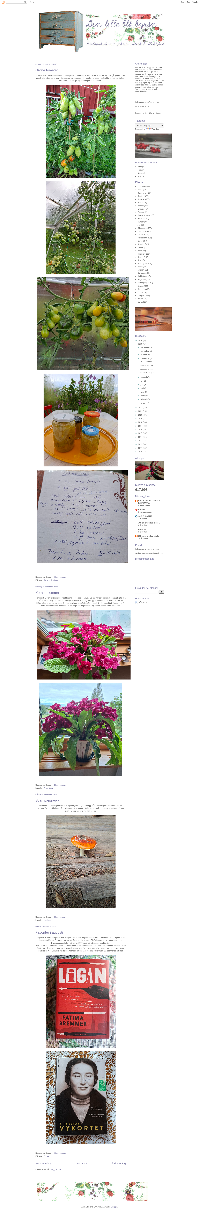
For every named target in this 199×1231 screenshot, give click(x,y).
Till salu (141, 292)
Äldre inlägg (119, 1163)
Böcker (47, 1156)
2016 (140, 430)
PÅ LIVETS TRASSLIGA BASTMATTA (149, 502)
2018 (140, 422)
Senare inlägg (43, 1163)
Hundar (140, 222)
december (145, 347)
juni (142, 384)
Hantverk (141, 219)
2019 (140, 419)
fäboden (141, 212)
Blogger (114, 1207)
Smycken (142, 279)
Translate (155, 129)
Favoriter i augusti (49, 932)
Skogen (141, 270)
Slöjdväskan (143, 276)
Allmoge (141, 167)
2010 (140, 452)
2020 (140, 415)
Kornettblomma (47, 593)
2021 (140, 411)
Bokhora (142, 529)
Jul (139, 225)
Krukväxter (48, 788)
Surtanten (142, 289)
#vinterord (142, 186)
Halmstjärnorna (144, 215)
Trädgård (54, 580)
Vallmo (140, 299)
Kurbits (141, 510)
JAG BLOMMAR (145, 516)
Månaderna (142, 238)
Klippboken (142, 228)
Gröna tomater (46, 70)
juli (142, 381)
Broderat (141, 196)
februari (144, 399)
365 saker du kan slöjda (149, 523)
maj (142, 388)
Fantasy (141, 170)
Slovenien (142, 273)
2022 (140, 408)
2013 (140, 441)
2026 (140, 340)
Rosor (140, 267)
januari (144, 403)
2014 (140, 437)
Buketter (141, 199)
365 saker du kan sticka (148, 536)
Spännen (141, 176)
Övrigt (140, 302)
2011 (140, 448)
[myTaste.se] (141, 602)
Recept (47, 580)
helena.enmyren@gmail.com (147, 102)
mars (143, 396)
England (141, 209)
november (145, 351)
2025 (140, 344)
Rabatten (141, 254)
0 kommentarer (60, 577)
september (145, 358)
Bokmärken (142, 193)
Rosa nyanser (143, 263)
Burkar (140, 202)
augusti (144, 377)
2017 (140, 426)
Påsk (140, 251)
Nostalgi (141, 244)
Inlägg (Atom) (55, 1169)
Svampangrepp (47, 800)
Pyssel (140, 247)
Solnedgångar (143, 283)
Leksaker (141, 235)
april (143, 392)
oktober (144, 355)
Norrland (141, 173)
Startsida (82, 1163)
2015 (140, 433)
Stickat (140, 286)
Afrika (140, 190)
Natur (140, 241)
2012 (140, 444)
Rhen (140, 260)
